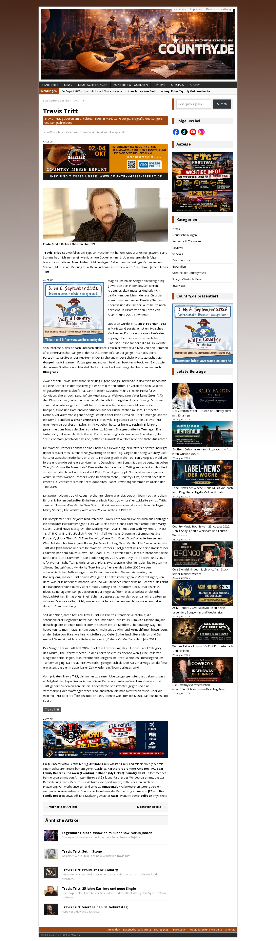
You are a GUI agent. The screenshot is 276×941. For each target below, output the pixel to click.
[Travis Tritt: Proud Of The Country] (51, 875)
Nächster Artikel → (151, 807)
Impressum (196, 9)
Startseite (50, 85)
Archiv (195, 85)
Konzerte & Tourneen (130, 85)
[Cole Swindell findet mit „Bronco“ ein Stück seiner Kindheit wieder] (202, 554)
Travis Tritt (52, 709)
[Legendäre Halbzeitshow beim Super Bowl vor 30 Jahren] (51, 838)
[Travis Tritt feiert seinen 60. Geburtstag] (51, 912)
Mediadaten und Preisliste (206, 929)
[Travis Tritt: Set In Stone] (51, 857)
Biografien (179, 266)
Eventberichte (181, 260)
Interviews (179, 285)
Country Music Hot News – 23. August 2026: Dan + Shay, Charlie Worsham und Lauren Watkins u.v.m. (201, 530)
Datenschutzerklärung (218, 9)
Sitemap (230, 929)
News (68, 85)
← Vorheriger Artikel (61, 807)
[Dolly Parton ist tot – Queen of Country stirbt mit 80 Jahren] (202, 396)
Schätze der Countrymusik (189, 273)
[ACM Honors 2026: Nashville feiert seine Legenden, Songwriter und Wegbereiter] (202, 593)
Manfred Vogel (101, 132)
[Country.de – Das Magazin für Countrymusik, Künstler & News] (138, 44)
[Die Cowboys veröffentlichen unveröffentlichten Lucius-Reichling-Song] (202, 670)
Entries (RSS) (161, 929)
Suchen (222, 104)
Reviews (159, 85)
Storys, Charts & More (187, 279)
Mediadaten (180, 9)
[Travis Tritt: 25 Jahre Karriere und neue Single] (51, 894)
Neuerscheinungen (92, 85)
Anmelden (113, 929)
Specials (177, 85)
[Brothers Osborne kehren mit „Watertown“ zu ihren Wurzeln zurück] (202, 434)
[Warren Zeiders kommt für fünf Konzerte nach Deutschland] (202, 631)
